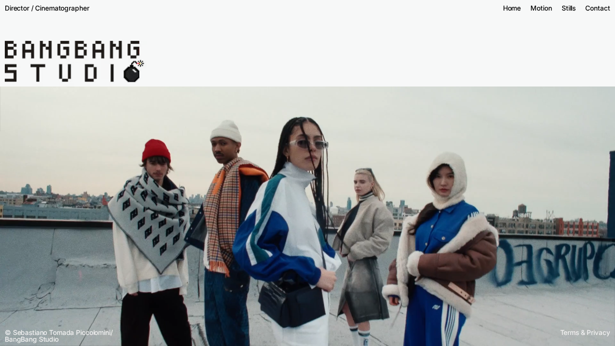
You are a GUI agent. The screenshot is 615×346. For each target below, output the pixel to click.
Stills (569, 8)
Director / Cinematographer (47, 8)
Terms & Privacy (585, 332)
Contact (597, 8)
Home (512, 8)
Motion (541, 8)
